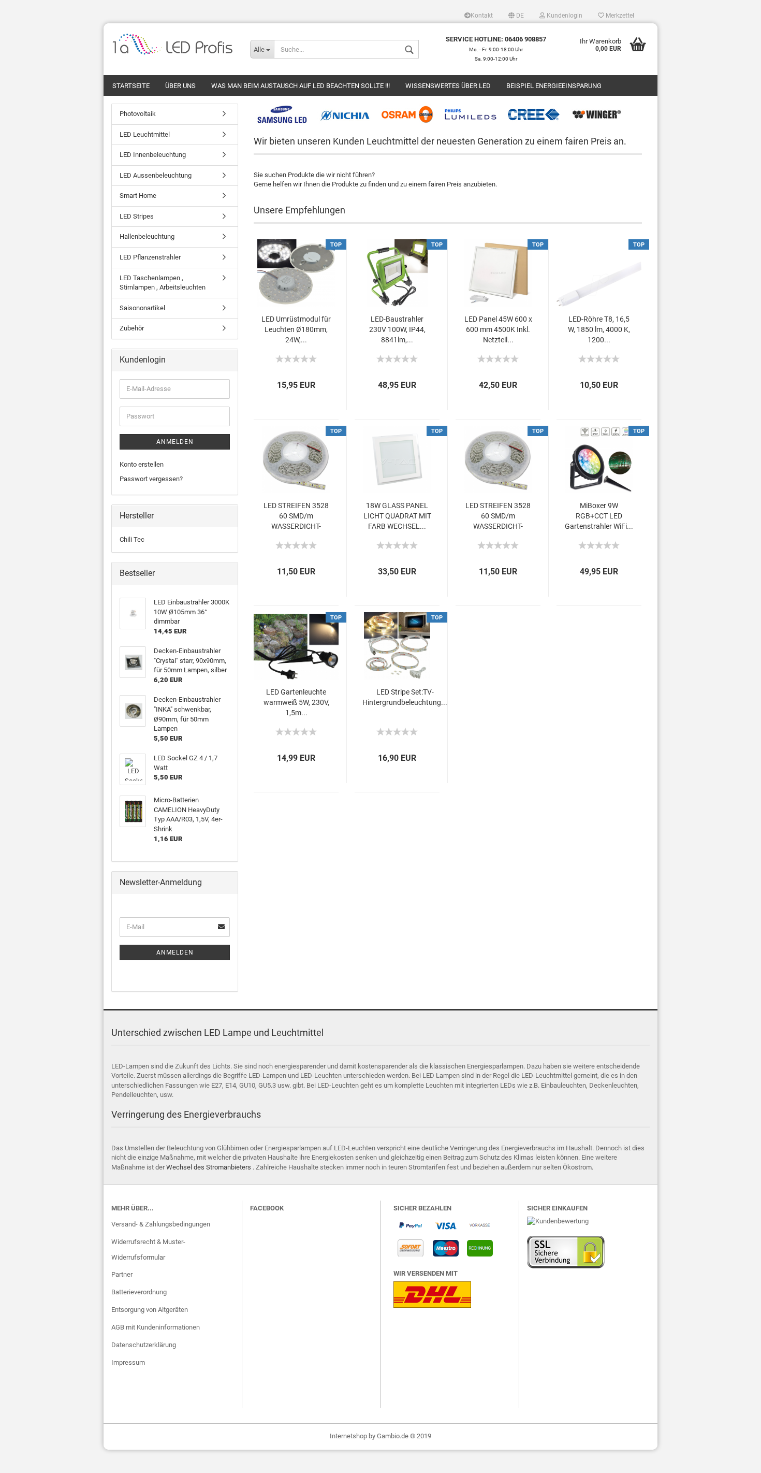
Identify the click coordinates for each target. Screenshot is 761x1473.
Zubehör (132, 328)
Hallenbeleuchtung (147, 236)
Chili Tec (132, 539)
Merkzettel (619, 15)
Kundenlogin (563, 15)
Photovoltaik (138, 114)
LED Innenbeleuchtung (153, 154)
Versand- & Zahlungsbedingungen (160, 1224)
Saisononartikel (142, 308)
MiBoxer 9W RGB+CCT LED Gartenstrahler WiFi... (599, 515)
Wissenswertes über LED (448, 86)
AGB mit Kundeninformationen (155, 1327)
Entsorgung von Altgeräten (149, 1309)
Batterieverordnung (139, 1292)
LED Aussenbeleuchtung (156, 175)
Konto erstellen (142, 464)
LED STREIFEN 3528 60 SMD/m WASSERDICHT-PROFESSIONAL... (296, 516)
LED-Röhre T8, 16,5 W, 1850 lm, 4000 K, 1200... (599, 329)
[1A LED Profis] (173, 44)
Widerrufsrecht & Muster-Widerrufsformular (148, 1249)
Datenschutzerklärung (143, 1345)
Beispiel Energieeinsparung (554, 86)
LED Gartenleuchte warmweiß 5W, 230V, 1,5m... (296, 702)
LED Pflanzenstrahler (150, 257)
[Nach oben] (732, 1457)
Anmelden (175, 441)
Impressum (128, 1362)
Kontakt (482, 15)
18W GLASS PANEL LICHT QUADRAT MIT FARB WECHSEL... (397, 515)
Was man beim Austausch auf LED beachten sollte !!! (300, 86)
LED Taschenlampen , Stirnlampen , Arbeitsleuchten (163, 283)
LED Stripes (137, 216)
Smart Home (138, 195)
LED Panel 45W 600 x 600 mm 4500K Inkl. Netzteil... (498, 329)
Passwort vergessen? (151, 479)
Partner (122, 1274)
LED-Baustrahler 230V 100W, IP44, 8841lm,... (397, 329)
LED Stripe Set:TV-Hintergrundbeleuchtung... (404, 697)
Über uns (180, 86)
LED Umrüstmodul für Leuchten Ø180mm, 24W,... (296, 329)
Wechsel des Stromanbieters (208, 1167)
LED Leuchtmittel (145, 134)
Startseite (131, 86)
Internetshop (348, 1436)
